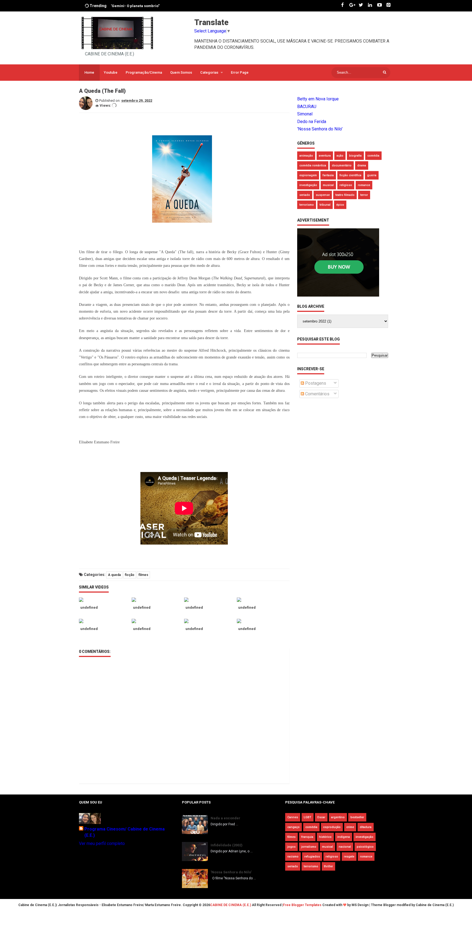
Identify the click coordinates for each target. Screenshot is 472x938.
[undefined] (105, 600)
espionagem (308, 175)
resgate (349, 856)
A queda (114, 575)
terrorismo (306, 205)
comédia (373, 155)
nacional (345, 847)
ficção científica (350, 175)
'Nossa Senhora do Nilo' (320, 129)
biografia (355, 155)
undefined (89, 607)
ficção (129, 575)
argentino (338, 817)
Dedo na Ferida (311, 121)
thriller (328, 866)
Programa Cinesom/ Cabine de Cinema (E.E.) (124, 832)
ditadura (365, 827)
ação (340, 155)
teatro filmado (345, 195)
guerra (371, 175)
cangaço (293, 827)
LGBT (307, 817)
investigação (308, 185)
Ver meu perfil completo (102, 843)
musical (328, 185)
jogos (291, 847)
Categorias (209, 72)
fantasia (328, 175)
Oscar (321, 817)
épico (340, 205)
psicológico (365, 847)
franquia (307, 837)
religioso (346, 185)
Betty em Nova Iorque (318, 98)
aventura (325, 155)
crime (350, 827)
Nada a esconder (225, 818)
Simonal (304, 113)
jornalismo (308, 847)
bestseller (357, 817)
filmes (143, 575)
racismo (293, 856)
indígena (343, 837)
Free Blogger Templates (302, 905)
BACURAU (306, 106)
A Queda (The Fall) (127, 10)
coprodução (332, 827)
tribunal (325, 205)
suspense (323, 195)
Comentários (316, 393)
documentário (342, 165)
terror (364, 195)
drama (361, 165)
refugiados (312, 856)
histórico (325, 837)
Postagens (315, 383)
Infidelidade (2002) (227, 845)
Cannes (292, 817)
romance (364, 185)
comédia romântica (312, 165)
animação (306, 155)
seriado (304, 195)
